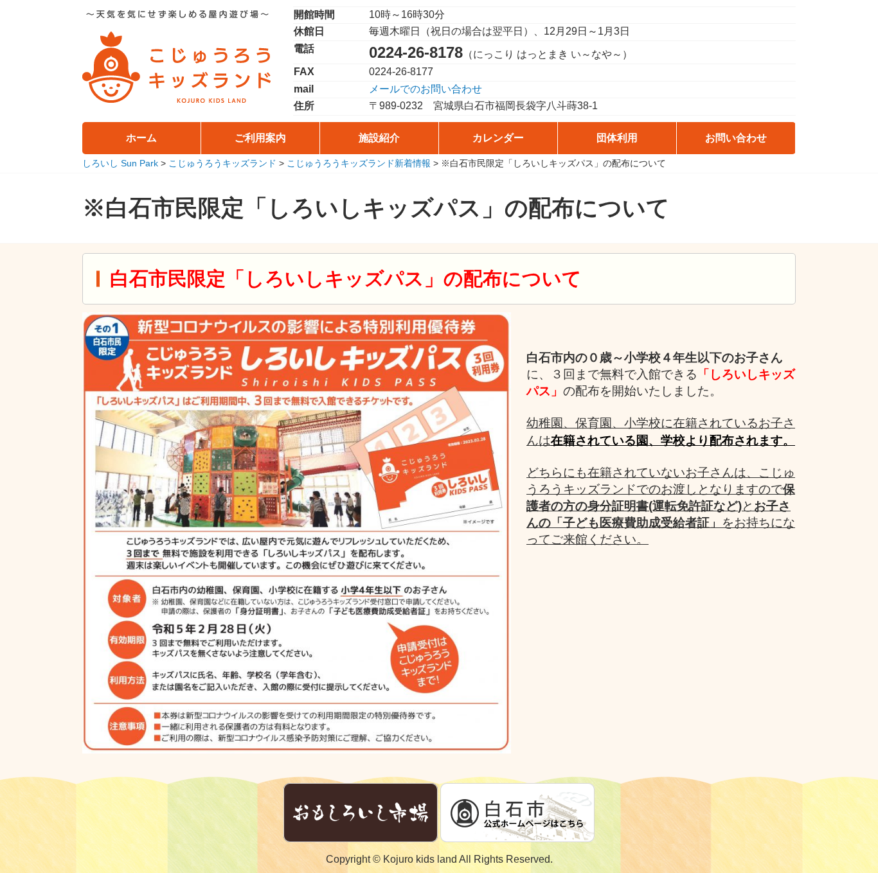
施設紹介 (379, 137)
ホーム (141, 137)
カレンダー (498, 137)
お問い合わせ (736, 137)
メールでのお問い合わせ (425, 89)
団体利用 (617, 137)
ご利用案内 (260, 137)
